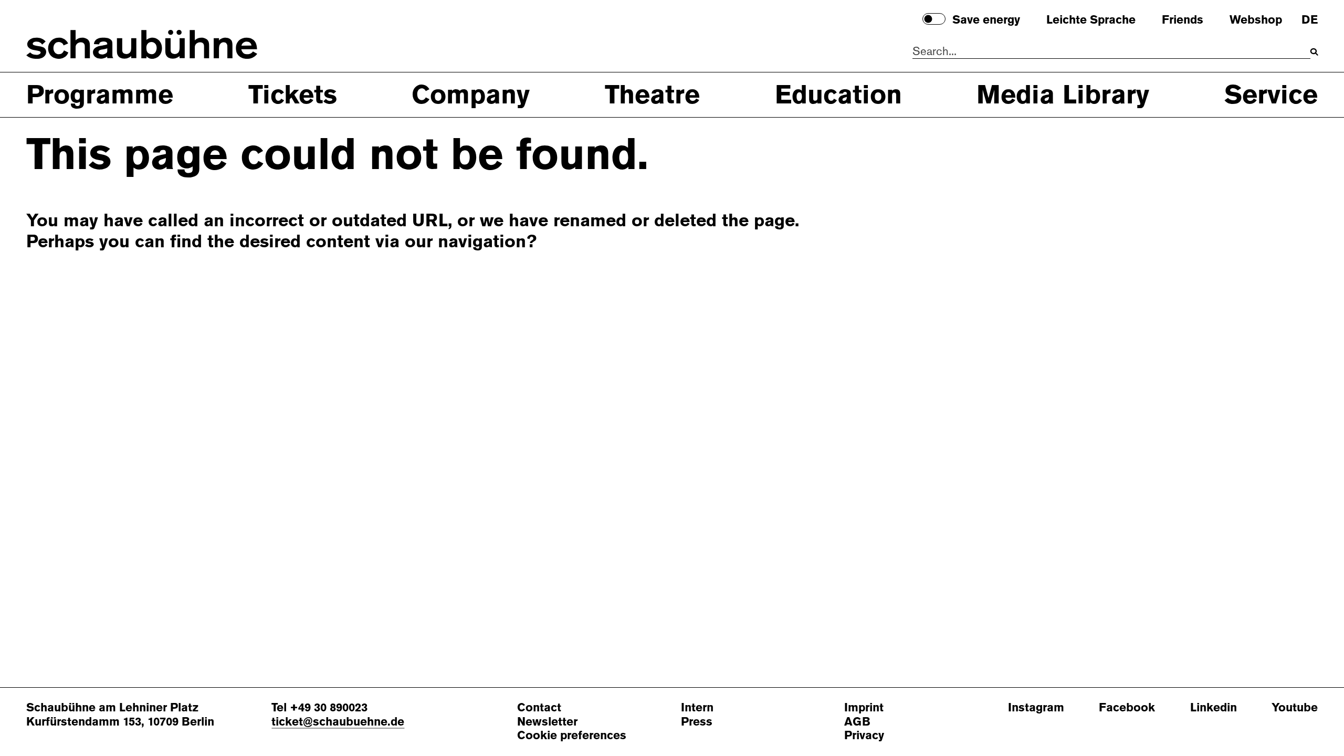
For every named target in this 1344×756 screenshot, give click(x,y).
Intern (697, 708)
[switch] (934, 19)
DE (1309, 20)
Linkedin (1213, 708)
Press (696, 722)
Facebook (1127, 708)
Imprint (864, 708)
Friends (1182, 20)
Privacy (864, 736)
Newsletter (547, 722)
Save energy (986, 20)
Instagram (1036, 708)
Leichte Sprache (1091, 20)
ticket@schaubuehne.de (337, 721)
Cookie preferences (571, 736)
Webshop (1256, 20)
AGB (857, 722)
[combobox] (1111, 52)
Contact (539, 708)
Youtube (1295, 708)
